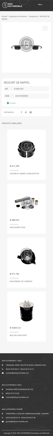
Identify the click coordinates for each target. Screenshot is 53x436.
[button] (40, 4)
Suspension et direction (18, 16)
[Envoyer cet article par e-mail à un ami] (30, 112)
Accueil (4, 16)
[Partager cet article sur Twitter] (25, 112)
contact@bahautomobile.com (17, 373)
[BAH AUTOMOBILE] (12, 7)
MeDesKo (45, 433)
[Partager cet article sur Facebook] (21, 112)
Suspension (33, 16)
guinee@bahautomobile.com (17, 421)
